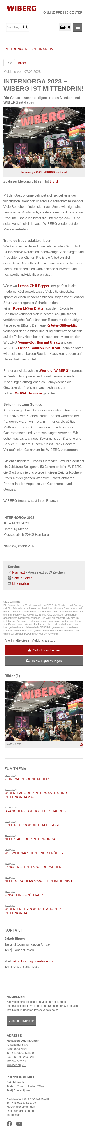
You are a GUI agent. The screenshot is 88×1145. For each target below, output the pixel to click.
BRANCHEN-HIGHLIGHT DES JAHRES (35, 811)
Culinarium (43, 49)
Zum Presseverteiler (21, 1020)
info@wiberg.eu (16, 1061)
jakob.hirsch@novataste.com (34, 961)
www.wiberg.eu (16, 1065)
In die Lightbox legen (46, 661)
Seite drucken (22, 578)
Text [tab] (9, 63)
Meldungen (17, 49)
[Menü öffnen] (77, 27)
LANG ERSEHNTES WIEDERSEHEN (33, 867)
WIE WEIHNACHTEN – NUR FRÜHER (34, 853)
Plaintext (18, 572)
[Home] (19, 8)
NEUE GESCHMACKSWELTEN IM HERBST (38, 881)
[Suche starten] (25, 27)
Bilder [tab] (22, 63)
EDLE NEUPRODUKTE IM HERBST (32, 825)
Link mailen (20, 584)
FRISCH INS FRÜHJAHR (24, 895)
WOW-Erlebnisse (28, 393)
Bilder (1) (12, 676)
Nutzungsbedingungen (21, 1106)
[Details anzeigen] (81, 744)
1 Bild (54, 181)
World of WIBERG (54, 370)
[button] (65, 27)
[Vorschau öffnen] (44, 137)
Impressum (13, 1115)
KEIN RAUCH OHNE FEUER (27, 779)
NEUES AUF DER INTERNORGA (30, 839)
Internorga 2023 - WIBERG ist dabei (44, 172)
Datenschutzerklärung (20, 1110)
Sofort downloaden (46, 650)
